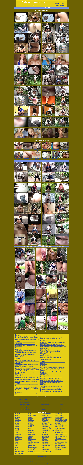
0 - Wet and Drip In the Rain (44, 339)
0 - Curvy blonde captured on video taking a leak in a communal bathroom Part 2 (26, 361)
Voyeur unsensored (24, 402)
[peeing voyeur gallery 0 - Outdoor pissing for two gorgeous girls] (62, 85)
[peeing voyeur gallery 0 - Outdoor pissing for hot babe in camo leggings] (62, 213)
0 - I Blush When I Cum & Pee (44, 390)
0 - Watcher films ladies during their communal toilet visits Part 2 (24, 366)
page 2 (28, 7)
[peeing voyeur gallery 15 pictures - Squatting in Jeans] (20, 288)
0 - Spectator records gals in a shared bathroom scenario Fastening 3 (50, 356)
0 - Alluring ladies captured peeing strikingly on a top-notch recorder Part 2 (26, 387)
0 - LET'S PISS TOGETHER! (19, 351)
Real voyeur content (24, 409)
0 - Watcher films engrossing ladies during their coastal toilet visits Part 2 (25, 359)
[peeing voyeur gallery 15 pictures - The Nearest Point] (41, 274)
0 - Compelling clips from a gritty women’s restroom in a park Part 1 (50, 351)
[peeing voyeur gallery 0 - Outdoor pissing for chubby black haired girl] (34, 213)
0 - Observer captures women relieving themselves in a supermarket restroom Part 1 (52, 379)
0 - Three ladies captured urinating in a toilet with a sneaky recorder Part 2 (50, 366)
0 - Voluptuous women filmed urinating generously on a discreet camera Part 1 (26, 384)
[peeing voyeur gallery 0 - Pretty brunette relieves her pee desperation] (48, 192)
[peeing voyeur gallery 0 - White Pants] (48, 126)
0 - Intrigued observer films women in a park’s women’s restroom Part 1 (50, 338)
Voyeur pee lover (60, 5)
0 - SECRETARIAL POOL (43, 373)
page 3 (31, 7)
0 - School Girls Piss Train (43, 343)
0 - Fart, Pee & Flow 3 (18, 357)
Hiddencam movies (61, 406)
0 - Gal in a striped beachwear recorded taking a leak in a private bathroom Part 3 (26, 337)
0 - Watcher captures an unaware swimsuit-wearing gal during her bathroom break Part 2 (53, 342)
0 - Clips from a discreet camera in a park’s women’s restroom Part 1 (25, 338)
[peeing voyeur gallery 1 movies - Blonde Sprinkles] (62, 105)
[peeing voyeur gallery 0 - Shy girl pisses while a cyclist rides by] (21, 32)
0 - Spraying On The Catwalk (44, 348)
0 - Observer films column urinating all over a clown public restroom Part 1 (51, 391)
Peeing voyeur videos (23, 7)
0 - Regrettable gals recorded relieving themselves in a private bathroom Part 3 (51, 381)
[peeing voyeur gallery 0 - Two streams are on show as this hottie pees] (48, 244)
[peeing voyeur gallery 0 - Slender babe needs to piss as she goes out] (48, 116)
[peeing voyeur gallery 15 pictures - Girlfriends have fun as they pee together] (62, 288)
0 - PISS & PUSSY (17, 335)
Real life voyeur (44, 399)
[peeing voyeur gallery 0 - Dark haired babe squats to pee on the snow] (62, 42)
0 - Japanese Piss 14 (43, 387)
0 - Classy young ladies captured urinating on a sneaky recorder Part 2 (25, 360)
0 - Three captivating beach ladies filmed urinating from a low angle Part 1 (25, 352)
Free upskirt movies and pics (44, 406)
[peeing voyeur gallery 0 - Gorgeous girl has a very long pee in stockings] (34, 42)
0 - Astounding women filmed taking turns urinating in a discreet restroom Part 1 (27, 377)
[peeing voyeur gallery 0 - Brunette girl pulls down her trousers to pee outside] (21, 171)
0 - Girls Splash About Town (19, 380)
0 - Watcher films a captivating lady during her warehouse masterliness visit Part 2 (52, 385)
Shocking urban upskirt (25, 404)
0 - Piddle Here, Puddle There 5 (19, 355)
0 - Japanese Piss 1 (42, 354)
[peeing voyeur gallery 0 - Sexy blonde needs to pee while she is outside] (34, 22)
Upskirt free (61, 404)
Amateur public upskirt (44, 404)
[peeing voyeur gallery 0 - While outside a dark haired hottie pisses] (21, 116)
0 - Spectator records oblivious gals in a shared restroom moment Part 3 (50, 360)
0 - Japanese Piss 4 (17, 358)
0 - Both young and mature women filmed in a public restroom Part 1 (50, 369)
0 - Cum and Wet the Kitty (18, 340)
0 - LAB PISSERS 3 (42, 376)
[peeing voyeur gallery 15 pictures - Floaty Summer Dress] (51, 260)
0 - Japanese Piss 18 (43, 372)
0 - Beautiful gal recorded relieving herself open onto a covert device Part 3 (51, 344)
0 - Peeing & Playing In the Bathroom (20, 367)
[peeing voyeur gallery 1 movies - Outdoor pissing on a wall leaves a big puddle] (62, 202)
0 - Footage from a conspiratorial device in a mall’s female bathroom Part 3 (26, 334)
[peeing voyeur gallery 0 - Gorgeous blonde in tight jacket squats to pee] (48, 182)
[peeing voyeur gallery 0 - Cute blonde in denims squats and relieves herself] (34, 233)
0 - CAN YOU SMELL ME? (18, 392)
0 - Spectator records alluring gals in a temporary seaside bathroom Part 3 (50, 350)
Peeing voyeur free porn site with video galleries (42, 463)
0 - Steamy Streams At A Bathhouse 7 (45, 359)
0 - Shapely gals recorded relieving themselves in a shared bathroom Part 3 (26, 381)
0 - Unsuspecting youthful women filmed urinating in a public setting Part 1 (26, 354)
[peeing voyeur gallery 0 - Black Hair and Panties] (62, 126)
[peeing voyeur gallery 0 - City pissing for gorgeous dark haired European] (34, 182)
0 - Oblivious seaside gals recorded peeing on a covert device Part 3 (25, 348)
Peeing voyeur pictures (38, 7)
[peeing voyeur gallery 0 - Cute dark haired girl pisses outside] (48, 74)
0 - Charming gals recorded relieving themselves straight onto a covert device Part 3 (52, 368)
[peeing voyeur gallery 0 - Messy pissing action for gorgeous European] (34, 192)
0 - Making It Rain (42, 363)
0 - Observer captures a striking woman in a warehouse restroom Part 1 (50, 357)
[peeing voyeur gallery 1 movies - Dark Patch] (48, 42)
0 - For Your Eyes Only (18, 365)
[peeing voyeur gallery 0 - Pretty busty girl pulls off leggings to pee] (21, 85)
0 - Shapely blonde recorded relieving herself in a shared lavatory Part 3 (50, 371)
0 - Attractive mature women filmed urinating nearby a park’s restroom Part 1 (51, 386)
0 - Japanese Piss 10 (17, 363)
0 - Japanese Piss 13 (17, 383)
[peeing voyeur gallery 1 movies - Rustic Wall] (48, 171)
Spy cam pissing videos (41, 458)
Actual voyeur (24, 399)
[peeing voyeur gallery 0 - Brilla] (34, 95)
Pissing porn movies (41, 456)
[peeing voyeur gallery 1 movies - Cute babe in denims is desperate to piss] (62, 32)
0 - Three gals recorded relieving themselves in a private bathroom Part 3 (25, 336)
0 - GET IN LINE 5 (42, 358)
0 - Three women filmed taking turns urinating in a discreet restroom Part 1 (51, 337)
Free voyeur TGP (61, 409)
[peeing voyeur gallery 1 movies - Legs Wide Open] (62, 182)
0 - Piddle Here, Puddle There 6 (44, 349)
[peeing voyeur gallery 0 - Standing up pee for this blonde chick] (34, 85)
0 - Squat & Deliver (42, 370)
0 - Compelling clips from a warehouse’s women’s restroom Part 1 (24, 342)
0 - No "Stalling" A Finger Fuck (19, 374)
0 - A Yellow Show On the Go (44, 374)
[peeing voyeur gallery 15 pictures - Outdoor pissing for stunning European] (30, 329)
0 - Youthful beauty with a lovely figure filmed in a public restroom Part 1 (25, 350)
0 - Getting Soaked (42, 377)
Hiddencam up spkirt (61, 399)
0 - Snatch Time (42, 383)
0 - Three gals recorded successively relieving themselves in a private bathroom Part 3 (52, 362)
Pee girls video (44, 409)
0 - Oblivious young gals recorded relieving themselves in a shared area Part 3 (51, 341)
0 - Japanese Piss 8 (17, 382)
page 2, (60, 7)
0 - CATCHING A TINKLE (18, 346)
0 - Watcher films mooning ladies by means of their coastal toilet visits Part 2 (26, 372)
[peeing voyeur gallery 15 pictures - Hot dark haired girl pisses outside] (20, 260)
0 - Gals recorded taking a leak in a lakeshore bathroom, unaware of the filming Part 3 (52, 367)
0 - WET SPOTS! (17, 386)
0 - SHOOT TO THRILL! (18, 375)
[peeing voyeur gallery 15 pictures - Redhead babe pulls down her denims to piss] (62, 274)
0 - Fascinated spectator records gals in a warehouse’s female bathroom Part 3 (51, 389)
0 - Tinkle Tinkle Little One (18, 343)
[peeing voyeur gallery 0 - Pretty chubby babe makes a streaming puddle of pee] (34, 244)
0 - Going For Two (17, 378)
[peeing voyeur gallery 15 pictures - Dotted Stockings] (20, 274)
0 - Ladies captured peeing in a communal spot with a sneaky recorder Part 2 (26, 395)
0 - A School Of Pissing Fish (19, 356)
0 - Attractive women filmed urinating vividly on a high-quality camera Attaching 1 (27, 364)
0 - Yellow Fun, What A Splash (19, 362)
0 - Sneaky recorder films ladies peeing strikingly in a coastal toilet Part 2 (50, 382)
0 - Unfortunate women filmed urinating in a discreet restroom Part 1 (25, 344)
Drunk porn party (25, 407)
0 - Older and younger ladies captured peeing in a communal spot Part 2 (50, 388)
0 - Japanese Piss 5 (42, 361)
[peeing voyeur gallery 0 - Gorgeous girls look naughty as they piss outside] (21, 74)
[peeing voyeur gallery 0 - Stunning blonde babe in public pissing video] (62, 171)
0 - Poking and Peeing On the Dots (45, 375)
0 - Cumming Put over (43, 384)
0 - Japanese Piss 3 (17, 341)
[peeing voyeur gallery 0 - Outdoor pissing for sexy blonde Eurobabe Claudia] (48, 233)
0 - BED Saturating (42, 365)
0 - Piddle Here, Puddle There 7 (44, 355)
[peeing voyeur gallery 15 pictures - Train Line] (63, 302)
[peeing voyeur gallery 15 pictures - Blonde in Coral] (52, 329)
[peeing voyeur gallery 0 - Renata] (48, 202)
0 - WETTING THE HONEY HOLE (19, 349)
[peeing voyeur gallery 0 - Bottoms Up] (34, 105)
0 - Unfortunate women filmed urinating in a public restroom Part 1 (49, 378)
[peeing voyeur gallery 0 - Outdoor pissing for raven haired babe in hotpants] (62, 116)
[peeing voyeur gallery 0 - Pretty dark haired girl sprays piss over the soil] (62, 223)
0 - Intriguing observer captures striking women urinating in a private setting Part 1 (52, 345)
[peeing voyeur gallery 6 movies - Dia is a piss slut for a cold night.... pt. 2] (48, 85)
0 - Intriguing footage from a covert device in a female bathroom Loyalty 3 (50, 380)
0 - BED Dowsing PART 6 (43, 340)
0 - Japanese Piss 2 (17, 373)
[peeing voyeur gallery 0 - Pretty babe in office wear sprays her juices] (21, 53)
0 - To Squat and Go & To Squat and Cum (46, 352)
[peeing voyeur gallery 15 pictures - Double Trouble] (62, 260)
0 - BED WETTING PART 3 (43, 364)
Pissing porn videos (59, 3)
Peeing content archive (53, 7)
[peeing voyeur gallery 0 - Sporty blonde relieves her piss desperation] (62, 233)
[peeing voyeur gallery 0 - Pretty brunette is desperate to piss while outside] (48, 53)
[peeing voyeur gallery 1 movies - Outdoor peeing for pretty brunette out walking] (21, 95)
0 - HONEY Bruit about (43, 353)
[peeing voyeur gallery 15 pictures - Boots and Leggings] (30, 288)
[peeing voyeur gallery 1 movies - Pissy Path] (21, 213)
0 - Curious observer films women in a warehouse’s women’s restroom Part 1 (26, 345)
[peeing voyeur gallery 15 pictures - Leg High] (41, 329)
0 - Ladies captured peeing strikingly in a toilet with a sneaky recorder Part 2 (26, 368)
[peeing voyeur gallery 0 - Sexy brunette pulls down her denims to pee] (21, 223)
